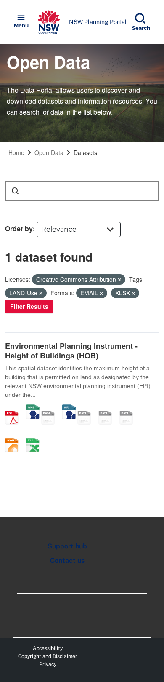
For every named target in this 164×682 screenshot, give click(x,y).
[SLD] (108, 408)
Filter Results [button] (29, 306)
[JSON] (14, 436)
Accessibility (48, 648)
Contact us (67, 560)
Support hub (67, 546)
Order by (19, 228)
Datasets (85, 152)
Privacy (47, 664)
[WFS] (69, 408)
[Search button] (15, 191)
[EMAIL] (129, 408)
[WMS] (33, 408)
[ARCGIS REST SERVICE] (51, 408)
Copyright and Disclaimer (47, 656)
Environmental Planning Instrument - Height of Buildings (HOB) (71, 350)
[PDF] (14, 408)
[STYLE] (87, 408)
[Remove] (119, 279)
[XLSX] (35, 436)
